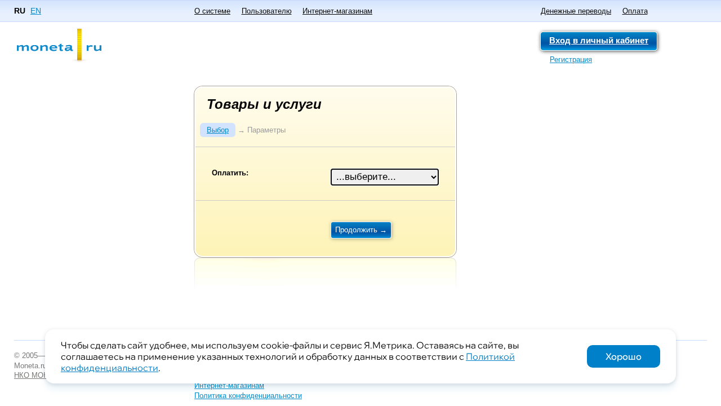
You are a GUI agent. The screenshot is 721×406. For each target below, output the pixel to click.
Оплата (635, 11)
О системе (212, 11)
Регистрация (571, 59)
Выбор (218, 130)
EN (35, 10)
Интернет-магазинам (337, 11)
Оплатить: (230, 173)
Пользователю (267, 11)
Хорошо (624, 356)
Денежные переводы (576, 11)
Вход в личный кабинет (598, 40)
